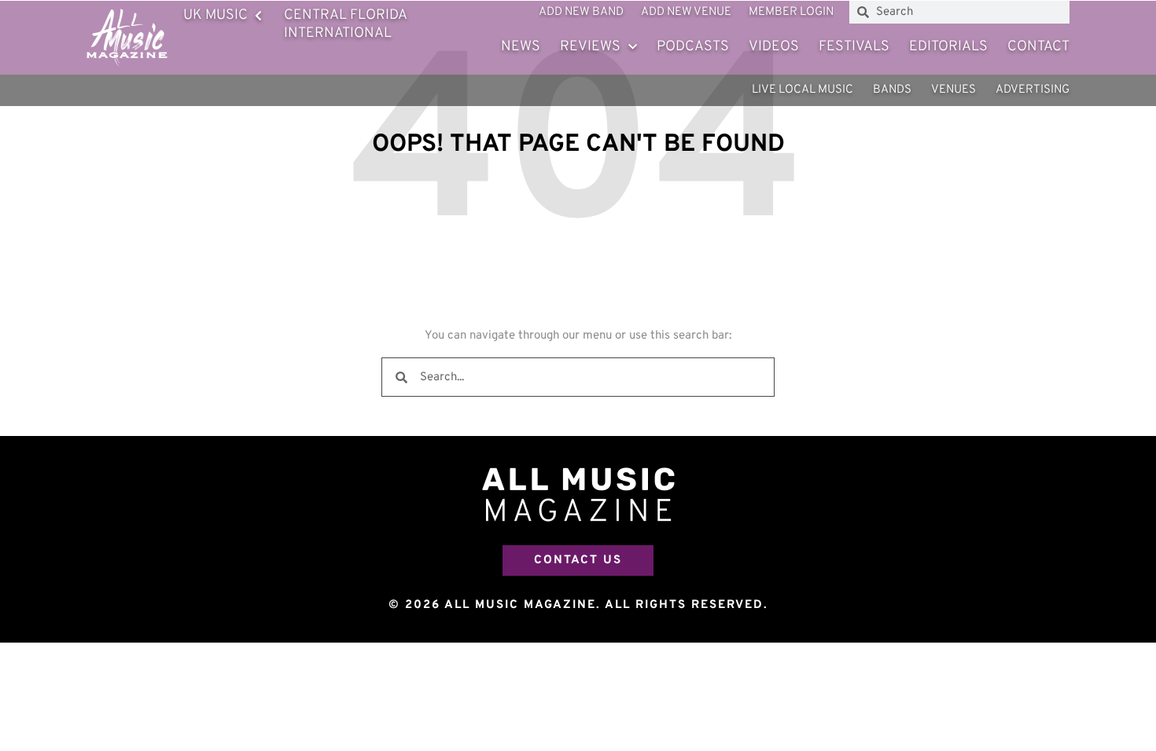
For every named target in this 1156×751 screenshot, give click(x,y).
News (520, 47)
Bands (892, 89)
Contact (1038, 47)
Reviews (590, 47)
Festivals (854, 47)
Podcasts (693, 47)
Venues (953, 89)
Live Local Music (802, 89)
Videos (774, 47)
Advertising (1032, 89)
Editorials (948, 47)
